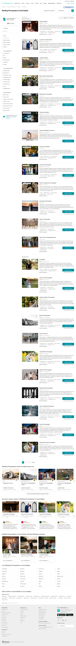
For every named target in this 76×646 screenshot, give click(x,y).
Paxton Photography (44, 424)
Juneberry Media (43, 58)
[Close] (18, 18)
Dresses (36, 3)
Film (4, 55)
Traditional (5, 62)
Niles (40, 583)
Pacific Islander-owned (8, 105)
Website (51, 3)
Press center (4, 617)
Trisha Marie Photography (45, 351)
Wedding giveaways (42, 612)
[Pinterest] (63, 620)
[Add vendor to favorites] (36, 22)
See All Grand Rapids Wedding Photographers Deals (37, 493)
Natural (5, 57)
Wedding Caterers (29, 596)
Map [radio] (72, 17)
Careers (3, 615)
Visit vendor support (42, 628)
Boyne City (22, 586)
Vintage (5, 64)
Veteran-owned (7, 108)
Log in (68, 3)
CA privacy (4, 625)
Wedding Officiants (54, 596)
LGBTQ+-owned (7, 101)
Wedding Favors (5, 599)
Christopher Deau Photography (47, 442)
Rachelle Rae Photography (46, 388)
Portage (40, 573)
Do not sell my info (5, 623)
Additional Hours (7, 70)
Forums (32, 3)
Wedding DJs (4, 596)
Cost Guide (22, 620)
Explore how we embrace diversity (11, 117)
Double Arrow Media (44, 146)
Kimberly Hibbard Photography (47, 297)
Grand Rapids (4, 568)
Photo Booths (69, 596)
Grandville (40, 571)
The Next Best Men (44, 112)
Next (33, 462)
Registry (45, 3)
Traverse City (41, 568)
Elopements (59, 3)
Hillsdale (58, 583)
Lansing (58, 568)
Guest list (22, 612)
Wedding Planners (21, 596)
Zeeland (58, 578)
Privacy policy (4, 622)
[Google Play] (69, 615)
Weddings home (5, 609)
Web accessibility (5, 627)
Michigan (18, 6)
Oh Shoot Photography (45, 164)
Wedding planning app (43, 609)
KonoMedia (42, 259)
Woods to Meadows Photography (47, 183)
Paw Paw (58, 581)
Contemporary (6, 53)
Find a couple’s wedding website (44, 623)
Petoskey (22, 581)
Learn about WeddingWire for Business (46, 627)
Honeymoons (41, 619)
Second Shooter (7, 84)
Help (21, 622)
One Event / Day (7, 81)
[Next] (74, 480)
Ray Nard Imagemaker (44, 315)
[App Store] (61, 615)
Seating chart (22, 617)
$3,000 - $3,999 (7, 44)
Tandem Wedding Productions (46, 130)
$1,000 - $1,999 (7, 40)
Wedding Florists (37, 596)
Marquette (22, 573)
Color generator (41, 615)
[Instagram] (66, 620)
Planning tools (17, 3)
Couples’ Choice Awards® (6, 634)
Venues (23, 3)
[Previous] (2, 480)
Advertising (4, 619)
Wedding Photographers (11, 6)
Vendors (27, 3)
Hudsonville (41, 576)
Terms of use (4, 620)
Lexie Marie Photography (9, 514)
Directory (3, 631)
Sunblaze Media (43, 21)
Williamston (41, 578)
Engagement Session (8, 483)
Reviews (3, 632)
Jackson (58, 573)
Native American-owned (8, 103)
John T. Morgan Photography (46, 406)
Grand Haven (4, 571)
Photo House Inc (43, 333)
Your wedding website (24, 609)
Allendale (3, 573)
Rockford (3, 576)
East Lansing (22, 578)
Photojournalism (7, 60)
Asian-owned (6, 97)
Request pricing (68, 32)
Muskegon (22, 571)
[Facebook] (58, 620)
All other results (25, 256)
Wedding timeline (42, 614)
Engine (21, 619)
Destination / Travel (7, 75)
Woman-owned (6, 110)
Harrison (58, 586)
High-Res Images (7, 79)
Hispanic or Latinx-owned (8, 99)
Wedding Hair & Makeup (12, 596)
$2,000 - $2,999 (7, 42)
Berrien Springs (23, 583)
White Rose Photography (45, 94)
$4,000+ (5, 47)
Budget (21, 614)
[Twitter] (61, 620)
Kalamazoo (22, 568)
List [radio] (61, 17)
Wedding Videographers (45, 596)
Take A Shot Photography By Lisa (47, 237)
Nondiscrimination (5, 614)
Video (5, 86)
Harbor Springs (5, 581)
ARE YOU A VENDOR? (70, 1)
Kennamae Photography (45, 201)
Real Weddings (41, 617)
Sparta (3, 586)
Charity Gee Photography (45, 277)
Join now (72, 3)
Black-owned (6, 94)
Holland (58, 571)
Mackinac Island (60, 576)
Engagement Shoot (7, 77)
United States (62, 625)
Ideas (41, 3)
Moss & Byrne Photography (46, 76)
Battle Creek (22, 576)
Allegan (40, 581)
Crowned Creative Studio (45, 39)
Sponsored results (26, 18)
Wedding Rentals (62, 596)
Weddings (4, 6)
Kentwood (4, 578)
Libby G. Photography (44, 219)
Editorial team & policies (6, 612)
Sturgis (3, 583)
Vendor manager (23, 615)
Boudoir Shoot (6, 72)
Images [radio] (66, 17)
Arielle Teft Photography (45, 370)
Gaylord (40, 586)
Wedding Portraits (7, 88)
